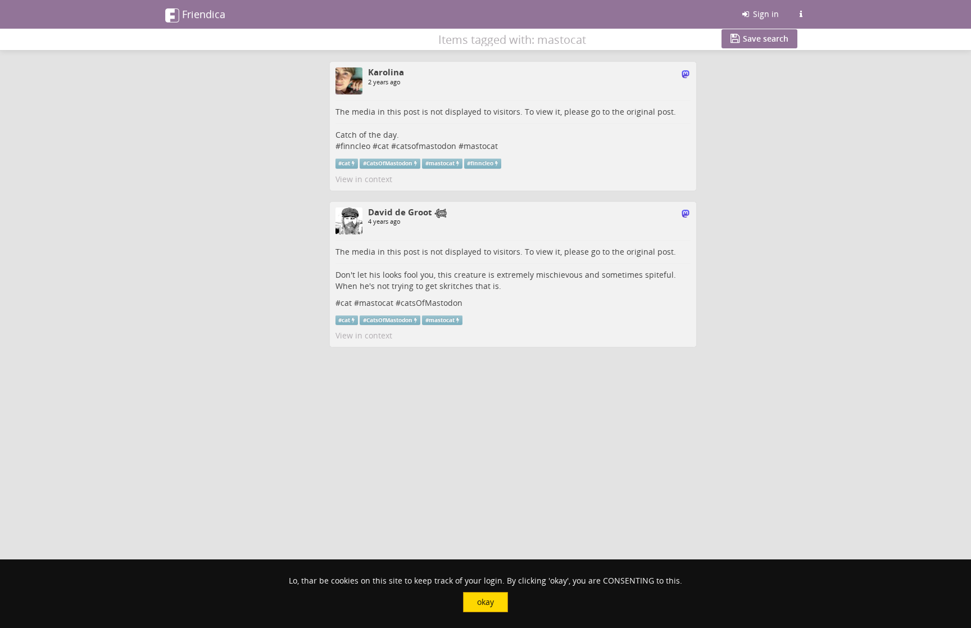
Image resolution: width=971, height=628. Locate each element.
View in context (363, 179)
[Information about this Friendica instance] (800, 14)
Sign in (765, 13)
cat (383, 146)
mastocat (481, 146)
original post (650, 111)
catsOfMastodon (431, 302)
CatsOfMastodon (389, 163)
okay (485, 602)
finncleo (355, 146)
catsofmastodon (426, 146)
